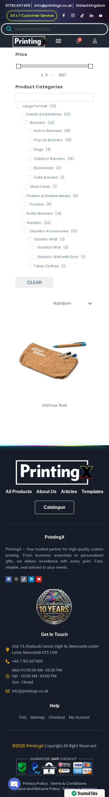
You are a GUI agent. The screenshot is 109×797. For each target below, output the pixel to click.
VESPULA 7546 (54, 405)
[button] (58, 41)
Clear (34, 282)
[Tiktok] (82, 15)
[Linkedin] (31, 579)
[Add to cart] (88, 323)
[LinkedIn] (91, 15)
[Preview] (88, 340)
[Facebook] (64, 15)
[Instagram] (73, 15)
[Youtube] (100, 15)
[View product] (88, 331)
